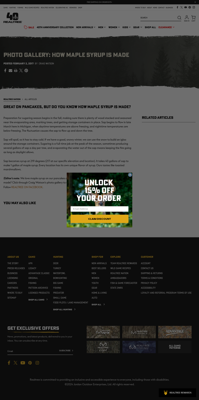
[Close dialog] (130, 174)
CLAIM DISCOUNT (99, 219)
